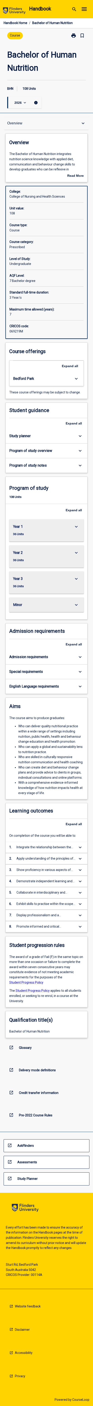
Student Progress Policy (26, 982)
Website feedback (28, 1306)
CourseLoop (80, 1399)
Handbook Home (15, 23)
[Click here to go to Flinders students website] (14, 11)
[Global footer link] (25, 1208)
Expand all (70, 366)
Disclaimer (22, 1329)
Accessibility (24, 1353)
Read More (75, 176)
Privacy (20, 1376)
